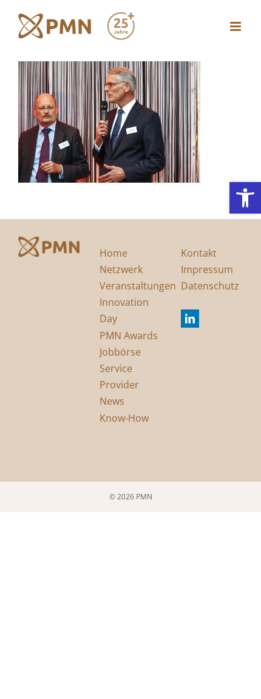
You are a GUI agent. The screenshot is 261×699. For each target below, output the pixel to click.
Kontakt (199, 253)
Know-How (124, 418)
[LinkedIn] (190, 318)
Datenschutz (210, 285)
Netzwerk (121, 269)
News (112, 401)
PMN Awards (129, 335)
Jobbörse (120, 352)
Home (113, 253)
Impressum (207, 269)
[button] (245, 198)
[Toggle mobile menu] (236, 26)
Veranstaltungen (138, 285)
